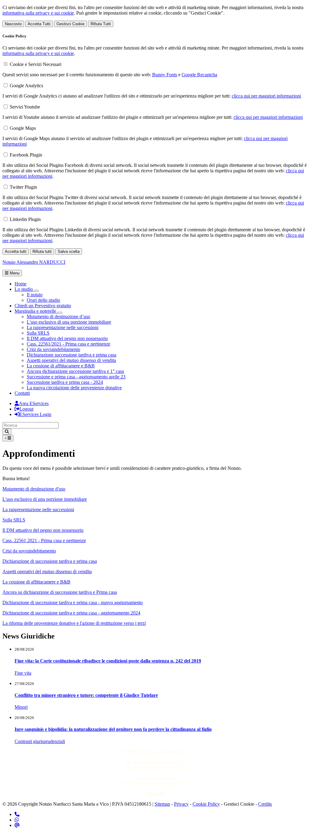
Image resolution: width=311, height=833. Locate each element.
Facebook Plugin (26, 154)
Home (20, 283)
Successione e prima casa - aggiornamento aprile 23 (76, 376)
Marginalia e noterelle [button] (36, 311)
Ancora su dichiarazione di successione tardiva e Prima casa (59, 592)
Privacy (181, 804)
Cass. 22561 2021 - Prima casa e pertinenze (44, 540)
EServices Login (35, 414)
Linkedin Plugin (25, 219)
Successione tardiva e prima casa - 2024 (65, 382)
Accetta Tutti (39, 24)
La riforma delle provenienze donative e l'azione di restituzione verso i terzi (74, 623)
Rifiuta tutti (42, 251)
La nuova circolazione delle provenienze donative (74, 387)
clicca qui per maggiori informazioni (266, 95)
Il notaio (35, 294)
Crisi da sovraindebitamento (53, 349)
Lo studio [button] (24, 289)
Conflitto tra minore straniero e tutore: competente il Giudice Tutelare (86, 695)
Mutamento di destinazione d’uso (58, 316)
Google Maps (23, 128)
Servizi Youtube (25, 106)
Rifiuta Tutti (101, 24)
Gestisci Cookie (70, 24)
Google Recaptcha (199, 74)
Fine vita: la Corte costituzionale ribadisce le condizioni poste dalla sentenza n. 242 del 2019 (108, 660)
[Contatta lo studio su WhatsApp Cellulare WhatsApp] (17, 819)
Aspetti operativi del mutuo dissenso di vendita (71, 360)
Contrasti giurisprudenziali (40, 741)
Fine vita (23, 673)
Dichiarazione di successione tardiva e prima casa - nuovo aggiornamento (72, 602)
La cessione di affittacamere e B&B (61, 365)
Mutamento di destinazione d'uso (33, 488)
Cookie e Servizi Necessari (35, 64)
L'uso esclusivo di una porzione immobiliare (69, 322)
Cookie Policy (206, 804)
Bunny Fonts (164, 74)
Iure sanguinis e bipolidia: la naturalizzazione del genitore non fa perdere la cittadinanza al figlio (113, 729)
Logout (26, 408)
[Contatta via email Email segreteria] (17, 825)
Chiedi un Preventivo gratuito (43, 305)
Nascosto (13, 24)
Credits (265, 804)
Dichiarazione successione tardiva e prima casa (71, 354)
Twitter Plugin (23, 187)
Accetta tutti (15, 251)
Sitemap (162, 804)
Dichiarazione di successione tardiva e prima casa (49, 561)
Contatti (22, 393)
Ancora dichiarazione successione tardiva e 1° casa (75, 371)
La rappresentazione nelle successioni (62, 327)
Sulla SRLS (38, 333)
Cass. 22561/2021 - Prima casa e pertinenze (68, 343)
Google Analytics (26, 85)
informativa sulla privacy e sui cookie (38, 12)
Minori (21, 707)
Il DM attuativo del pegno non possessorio (67, 338)
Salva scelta (69, 251)
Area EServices (34, 403)
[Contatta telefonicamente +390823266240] (17, 814)
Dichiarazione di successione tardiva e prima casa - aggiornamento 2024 (71, 612)
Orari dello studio (43, 300)
